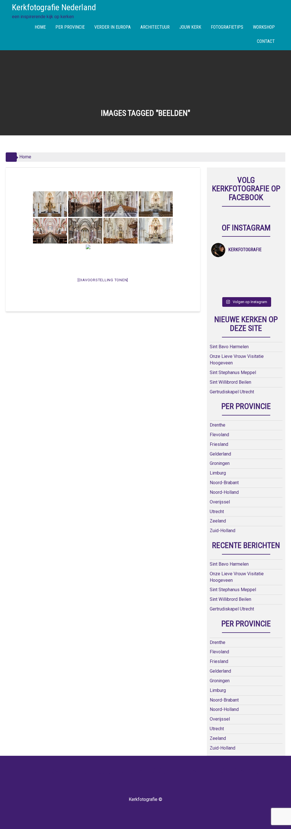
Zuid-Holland (222, 530)
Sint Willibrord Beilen (230, 382)
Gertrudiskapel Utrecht (232, 391)
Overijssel (220, 502)
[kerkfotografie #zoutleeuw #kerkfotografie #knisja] (220, 267)
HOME (40, 27)
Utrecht (217, 511)
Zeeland (218, 521)
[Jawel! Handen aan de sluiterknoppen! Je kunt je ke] (220, 278)
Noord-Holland (224, 492)
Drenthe (217, 425)
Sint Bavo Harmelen (229, 346)
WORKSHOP (264, 27)
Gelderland (220, 454)
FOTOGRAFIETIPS (227, 27)
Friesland (219, 444)
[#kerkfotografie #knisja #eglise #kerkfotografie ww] (237, 289)
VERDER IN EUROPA (112, 27)
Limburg (218, 473)
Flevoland (219, 434)
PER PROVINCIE (70, 27)
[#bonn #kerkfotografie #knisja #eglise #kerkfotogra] (237, 278)
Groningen (220, 463)
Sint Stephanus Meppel (233, 372)
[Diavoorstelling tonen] (103, 280)
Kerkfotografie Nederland (54, 7)
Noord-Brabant (224, 482)
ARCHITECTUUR (155, 27)
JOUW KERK (190, 27)
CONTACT (266, 41)
